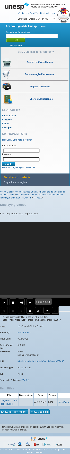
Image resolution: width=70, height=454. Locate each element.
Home (43, 26)
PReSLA (38, 198)
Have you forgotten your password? (18, 167)
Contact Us (23, 13)
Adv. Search (15, 45)
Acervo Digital (6, 192)
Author (8, 119)
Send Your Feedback (39, 13)
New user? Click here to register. (17, 140)
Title (6, 123)
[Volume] (38, 310)
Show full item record (14, 411)
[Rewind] (21, 301)
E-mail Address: (9, 145)
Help (53, 13)
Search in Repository (18, 32)
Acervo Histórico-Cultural (26, 192)
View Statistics (40, 411)
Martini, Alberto (24, 332)
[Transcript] (21, 310)
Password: (7, 154)
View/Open (64, 402)
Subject (8, 127)
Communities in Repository (36, 52)
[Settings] (30, 310)
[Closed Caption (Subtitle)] (13, 310)
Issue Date (10, 115)
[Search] (4, 310)
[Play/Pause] (4, 301)
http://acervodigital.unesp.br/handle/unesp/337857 (41, 361)
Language (23, 19)
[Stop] (13, 301)
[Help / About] (46, 310)
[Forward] (30, 301)
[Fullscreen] (55, 310)
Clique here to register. (16, 182)
